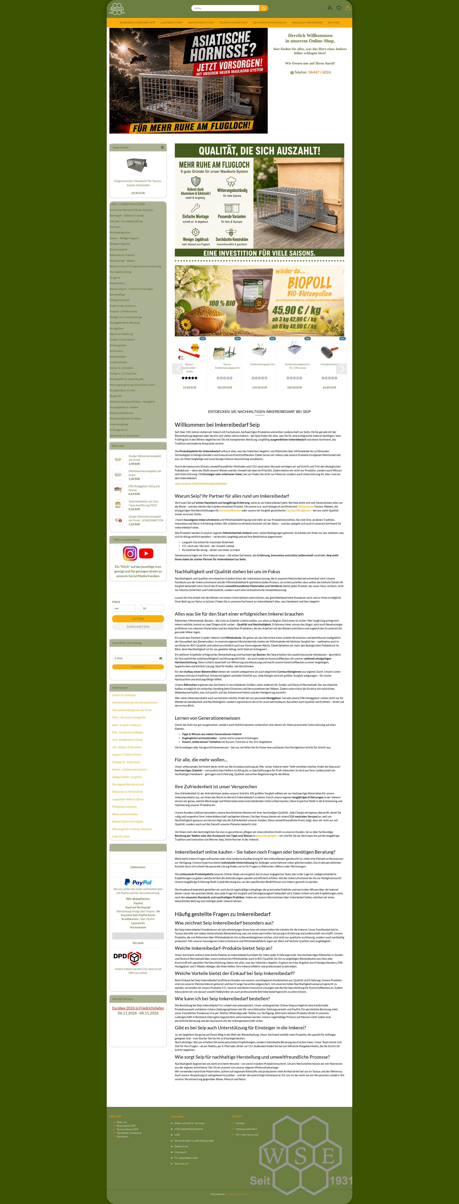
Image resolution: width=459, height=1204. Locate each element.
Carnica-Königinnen (298, 510)
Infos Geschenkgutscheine (188, 1128)
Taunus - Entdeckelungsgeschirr (227, 366)
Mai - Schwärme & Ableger (127, 732)
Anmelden (138, 666)
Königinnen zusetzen (124, 806)
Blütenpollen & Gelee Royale (126, 379)
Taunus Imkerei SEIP (233, 22)
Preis (116, 602)
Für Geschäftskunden (186, 1157)
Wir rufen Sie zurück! (247, 1134)
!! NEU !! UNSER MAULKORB (127, 204)
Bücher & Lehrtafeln (121, 367)
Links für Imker (121, 836)
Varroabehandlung (120, 271)
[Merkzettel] (338, 8)
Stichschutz (116, 350)
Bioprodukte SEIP (201, 22)
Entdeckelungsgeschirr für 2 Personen (297, 366)
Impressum (122, 1136)
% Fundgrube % (118, 429)
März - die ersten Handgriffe (129, 717)
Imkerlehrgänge (119, 424)
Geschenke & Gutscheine (124, 435)
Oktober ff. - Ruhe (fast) (126, 762)
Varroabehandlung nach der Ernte (132, 710)
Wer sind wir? (181, 1163)
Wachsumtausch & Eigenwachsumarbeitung (135, 266)
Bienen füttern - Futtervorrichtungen (131, 288)
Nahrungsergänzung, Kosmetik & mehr (132, 384)
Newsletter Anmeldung (129, 1132)
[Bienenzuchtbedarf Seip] (118, 9)
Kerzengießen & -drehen (124, 407)
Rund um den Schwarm (123, 305)
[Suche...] (263, 8)
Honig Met (116, 396)
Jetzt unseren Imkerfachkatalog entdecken (201, 483)
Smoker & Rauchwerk (122, 339)
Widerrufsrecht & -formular (189, 1123)
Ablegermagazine (120, 243)
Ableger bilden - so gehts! (127, 777)
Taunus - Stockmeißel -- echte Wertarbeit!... (189, 368)
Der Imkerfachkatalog (269, 22)
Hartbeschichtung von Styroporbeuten (134, 702)
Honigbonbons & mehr (123, 390)
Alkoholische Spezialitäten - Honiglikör (132, 401)
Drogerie (115, 277)
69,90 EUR (138, 193)
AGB (176, 1134)
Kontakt (240, 1123)
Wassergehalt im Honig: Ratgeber (132, 829)
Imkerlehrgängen (266, 835)
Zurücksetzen (138, 626)
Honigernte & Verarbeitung (126, 317)
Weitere (334, 22)
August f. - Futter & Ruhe (126, 754)
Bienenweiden (118, 356)
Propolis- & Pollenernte (123, 311)
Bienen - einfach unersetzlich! (129, 769)
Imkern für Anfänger (124, 695)
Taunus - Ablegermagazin (124, 238)
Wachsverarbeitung (121, 334)
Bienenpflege (117, 294)
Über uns (122, 1122)
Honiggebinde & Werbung (125, 322)
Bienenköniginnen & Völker (125, 418)
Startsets (115, 226)
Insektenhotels (118, 362)
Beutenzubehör (119, 249)
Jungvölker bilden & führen (128, 799)
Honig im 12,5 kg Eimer (123, 373)
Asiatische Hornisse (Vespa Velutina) (131, 209)
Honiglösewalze (329, 364)
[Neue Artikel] (162, 147)
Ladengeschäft (172, 22)
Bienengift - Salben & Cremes (127, 215)
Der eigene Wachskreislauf (128, 784)
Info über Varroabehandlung (126, 221)
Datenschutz (181, 1146)
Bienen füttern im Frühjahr (127, 821)
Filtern (138, 618)
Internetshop (217, 1194)
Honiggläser (117, 328)
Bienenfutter (117, 283)
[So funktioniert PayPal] (138, 881)
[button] (329, 8)
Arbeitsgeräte (118, 345)
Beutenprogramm (120, 232)
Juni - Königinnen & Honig (127, 739)
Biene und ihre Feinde (124, 814)
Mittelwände (306, 506)
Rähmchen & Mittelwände (127, 791)
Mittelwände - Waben (122, 260)
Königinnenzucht (119, 300)
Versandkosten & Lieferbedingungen (194, 1140)
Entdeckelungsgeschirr (262, 364)
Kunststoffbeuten (230, 510)
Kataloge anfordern (307, 22)
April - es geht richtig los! (127, 724)
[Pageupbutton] (449, 1198)
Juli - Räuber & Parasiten (126, 747)
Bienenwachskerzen (121, 412)
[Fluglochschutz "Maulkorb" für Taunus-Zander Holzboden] (138, 164)
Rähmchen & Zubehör (122, 255)
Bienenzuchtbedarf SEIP (137, 22)
